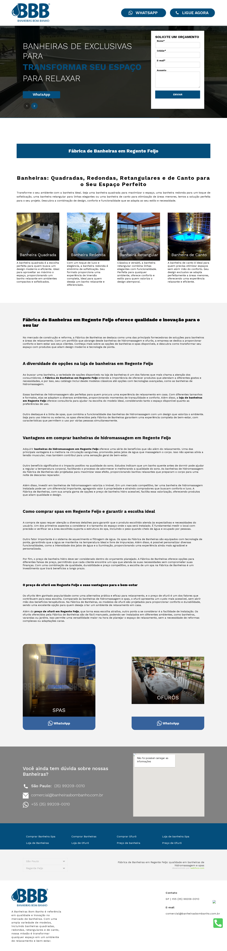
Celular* (161, 51)
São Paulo (32, 861)
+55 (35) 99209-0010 (50, 804)
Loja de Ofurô (80, 843)
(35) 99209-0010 (69, 786)
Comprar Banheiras (83, 836)
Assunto (161, 70)
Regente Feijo (34, 868)
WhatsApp (41, 95)
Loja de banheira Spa (175, 836)
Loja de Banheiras (37, 843)
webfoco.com (197, 868)
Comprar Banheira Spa (40, 836)
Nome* (161, 41)
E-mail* (161, 60)
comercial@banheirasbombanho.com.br (67, 795)
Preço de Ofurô (172, 843)
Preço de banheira (128, 843)
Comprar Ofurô (126, 836)
